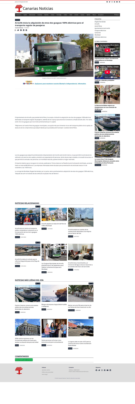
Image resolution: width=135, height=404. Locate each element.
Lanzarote (17, 20)
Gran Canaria (71, 310)
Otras (94, 14)
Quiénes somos (46, 370)
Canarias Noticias (19, 27)
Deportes (46, 14)
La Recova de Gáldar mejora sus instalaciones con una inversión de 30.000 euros (105, 107)
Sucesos (82, 14)
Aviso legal (45, 374)
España (25, 14)
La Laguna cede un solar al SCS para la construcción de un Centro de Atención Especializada (79, 343)
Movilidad (97, 35)
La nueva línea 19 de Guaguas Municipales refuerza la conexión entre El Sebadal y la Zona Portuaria (107, 161)
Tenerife (70, 348)
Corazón (76, 14)
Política (16, 345)
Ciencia (52, 14)
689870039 (76, 370)
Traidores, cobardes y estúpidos (104, 80)
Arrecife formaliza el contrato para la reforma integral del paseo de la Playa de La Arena (27, 261)
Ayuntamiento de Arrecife (102, 28)
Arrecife (97, 24)
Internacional (32, 14)
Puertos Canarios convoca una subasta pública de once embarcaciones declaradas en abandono (26, 307)
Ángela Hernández (100, 22)
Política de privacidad (47, 372)
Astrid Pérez (98, 26)
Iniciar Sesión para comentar (23, 360)
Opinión (88, 14)
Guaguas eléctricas (100, 30)
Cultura (65, 14)
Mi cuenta (100, 14)
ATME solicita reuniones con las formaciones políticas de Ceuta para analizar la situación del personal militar (27, 340)
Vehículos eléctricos (100, 37)
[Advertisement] (54, 104)
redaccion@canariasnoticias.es (80, 371)
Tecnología (59, 14)
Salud (71, 14)
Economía (40, 14)
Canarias (18, 14)
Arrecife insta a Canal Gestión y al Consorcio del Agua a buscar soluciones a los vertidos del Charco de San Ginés (80, 265)
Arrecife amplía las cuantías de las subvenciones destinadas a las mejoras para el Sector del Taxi (79, 231)
